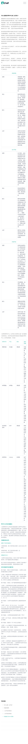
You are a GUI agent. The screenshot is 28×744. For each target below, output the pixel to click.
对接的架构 (6, 708)
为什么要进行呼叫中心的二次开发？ (10, 15)
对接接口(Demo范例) (8, 716)
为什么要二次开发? (8, 705)
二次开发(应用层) (8, 713)
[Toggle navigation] (24, 3)
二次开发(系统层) (8, 710)
